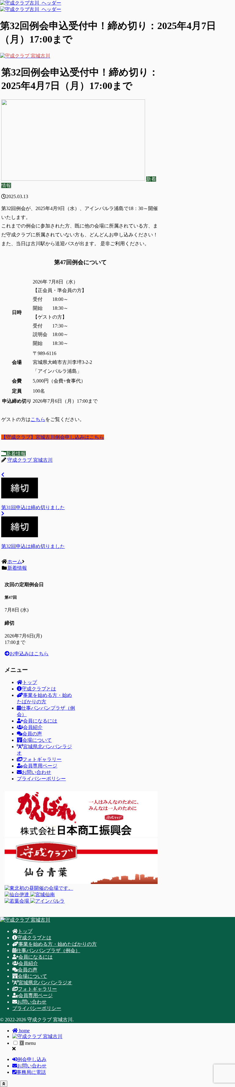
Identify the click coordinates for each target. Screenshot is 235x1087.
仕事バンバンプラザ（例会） (48, 950)
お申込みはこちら (29, 653)
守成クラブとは (39, 688)
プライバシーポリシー (41, 778)
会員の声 (32, 733)
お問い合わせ (36, 772)
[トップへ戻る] (3, 1084)
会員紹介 (33, 727)
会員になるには (40, 720)
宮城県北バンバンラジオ (45, 982)
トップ (29, 682)
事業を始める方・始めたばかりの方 (57, 944)
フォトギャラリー (42, 759)
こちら (38, 419)
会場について (37, 740)
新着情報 (16, 453)
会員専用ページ (40, 765)
